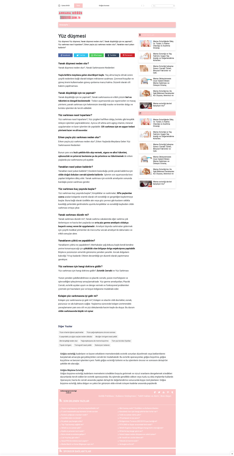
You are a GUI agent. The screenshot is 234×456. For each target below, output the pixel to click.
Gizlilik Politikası (106, 396)
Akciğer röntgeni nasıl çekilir (106, 337)
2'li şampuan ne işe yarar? (129, 418)
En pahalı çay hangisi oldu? (72, 421)
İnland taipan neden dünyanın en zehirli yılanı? (137, 434)
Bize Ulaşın (166, 396)
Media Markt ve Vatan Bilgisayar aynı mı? (77, 444)
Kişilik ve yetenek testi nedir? (72, 431)
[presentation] (142, 6)
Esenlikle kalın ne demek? (71, 418)
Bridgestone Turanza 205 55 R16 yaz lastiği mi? (138, 421)
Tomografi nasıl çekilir (83, 345)
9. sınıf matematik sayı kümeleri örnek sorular (79, 412)
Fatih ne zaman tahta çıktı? (130, 415)
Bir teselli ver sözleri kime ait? (131, 438)
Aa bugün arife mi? (126, 444)
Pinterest (128, 55)
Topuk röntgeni (65, 345)
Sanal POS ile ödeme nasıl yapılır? (74, 441)
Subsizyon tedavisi (102, 345)
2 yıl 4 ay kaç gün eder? (70, 438)
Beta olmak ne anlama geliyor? (73, 434)
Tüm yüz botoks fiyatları (121, 341)
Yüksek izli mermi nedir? (128, 441)
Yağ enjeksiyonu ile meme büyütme (94, 341)
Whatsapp (98, 55)
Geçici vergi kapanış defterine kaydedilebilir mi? (80, 408)
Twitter (82, 55)
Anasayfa (63, 25)
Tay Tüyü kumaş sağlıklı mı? (72, 425)
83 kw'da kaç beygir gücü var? (131, 431)
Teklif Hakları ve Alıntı (148, 396)
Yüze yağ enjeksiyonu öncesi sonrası (101, 332)
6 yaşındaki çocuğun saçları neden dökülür (75, 337)
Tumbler (113, 55)
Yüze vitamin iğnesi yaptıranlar (71, 332)
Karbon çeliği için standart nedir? (74, 415)
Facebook (66, 55)
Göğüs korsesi (89, 5)
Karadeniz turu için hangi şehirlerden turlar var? (138, 412)
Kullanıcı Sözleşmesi (126, 396)
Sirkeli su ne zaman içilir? (71, 428)
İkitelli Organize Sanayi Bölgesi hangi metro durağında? (141, 428)
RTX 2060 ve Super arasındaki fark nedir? (135, 425)
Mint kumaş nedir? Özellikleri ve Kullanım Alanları (138, 408)
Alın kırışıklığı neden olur (68, 341)
